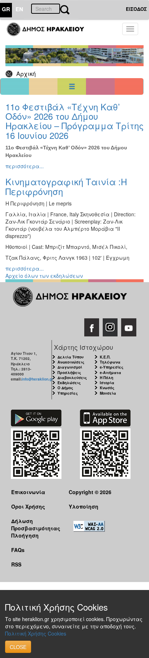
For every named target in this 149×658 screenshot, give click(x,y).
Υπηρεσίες (68, 393)
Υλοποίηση (83, 506)
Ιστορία (107, 382)
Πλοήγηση (25, 535)
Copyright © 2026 (90, 492)
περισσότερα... (24, 166)
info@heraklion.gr (37, 379)
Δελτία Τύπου (71, 357)
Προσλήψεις (69, 372)
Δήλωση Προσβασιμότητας (34, 524)
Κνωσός (107, 387)
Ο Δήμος (65, 387)
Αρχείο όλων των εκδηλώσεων (44, 275)
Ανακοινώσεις (71, 362)
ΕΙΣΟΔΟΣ (136, 8)
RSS (16, 564)
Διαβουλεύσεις (72, 377)
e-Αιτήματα (110, 372)
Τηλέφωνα (110, 362)
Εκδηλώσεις (69, 382)
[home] (49, 32)
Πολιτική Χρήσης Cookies (35, 633)
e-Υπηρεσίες (111, 367)
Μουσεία (108, 393)
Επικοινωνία (28, 492)
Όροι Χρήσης (28, 506)
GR (6, 9)
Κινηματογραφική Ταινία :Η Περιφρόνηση (66, 186)
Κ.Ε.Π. (105, 357)
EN (19, 9)
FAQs (18, 549)
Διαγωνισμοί (70, 367)
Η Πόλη (106, 377)
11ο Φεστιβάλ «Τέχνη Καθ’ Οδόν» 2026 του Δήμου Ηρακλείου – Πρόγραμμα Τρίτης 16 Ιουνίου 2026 (74, 120)
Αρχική (26, 73)
